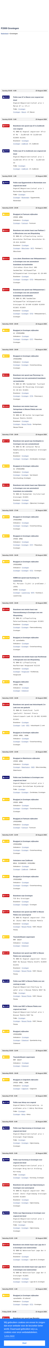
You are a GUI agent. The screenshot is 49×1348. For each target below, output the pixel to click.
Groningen (16, 112)
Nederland (4, 33)
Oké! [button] (24, 1343)
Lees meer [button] (9, 1336)
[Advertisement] (24, 61)
